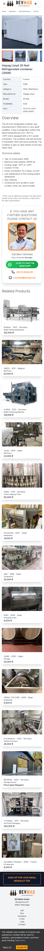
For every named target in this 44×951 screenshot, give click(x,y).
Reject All (7, 947)
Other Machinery (24, 11)
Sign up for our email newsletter (22, 879)
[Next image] (39, 32)
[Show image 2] (20, 56)
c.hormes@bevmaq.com (24, 277)
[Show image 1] (7, 56)
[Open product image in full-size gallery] (22, 32)
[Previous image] (4, 32)
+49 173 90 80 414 (24, 272)
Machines (12, 11)
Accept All (21, 947)
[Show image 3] (32, 56)
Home (4, 11)
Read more (20, 940)
